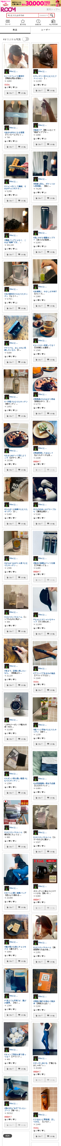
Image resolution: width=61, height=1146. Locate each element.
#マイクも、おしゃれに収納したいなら (15, 349)
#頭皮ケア (37, 130)
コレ (10, 93)
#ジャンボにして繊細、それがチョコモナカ (15, 187)
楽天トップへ (53, 9)
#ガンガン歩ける (40, 1063)
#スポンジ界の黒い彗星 (14, 778)
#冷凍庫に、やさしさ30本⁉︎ (45, 291)
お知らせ (38, 22)
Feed (7, 22)
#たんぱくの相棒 (11, 509)
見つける (23, 22)
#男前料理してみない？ (43, 453)
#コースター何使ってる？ (44, 345)
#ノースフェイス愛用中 (14, 76)
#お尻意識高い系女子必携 (44, 783)
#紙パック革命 (39, 730)
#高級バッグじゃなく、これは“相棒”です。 (15, 241)
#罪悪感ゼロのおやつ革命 (44, 399)
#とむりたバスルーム (13, 617)
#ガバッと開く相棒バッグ (15, 893)
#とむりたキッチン (20, 402)
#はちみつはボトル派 (13, 563)
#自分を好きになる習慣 (14, 132)
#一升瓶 (7, 402)
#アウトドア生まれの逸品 (44, 673)
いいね (23, 93)
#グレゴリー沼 (39, 76)
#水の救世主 (9, 294)
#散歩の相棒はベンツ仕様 (44, 563)
